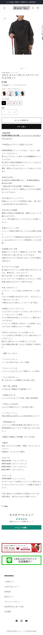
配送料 (6, 85)
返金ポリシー (9, 596)
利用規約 (7, 591)
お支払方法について (11, 586)
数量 (3, 108)
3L (20, 102)
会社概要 (7, 611)
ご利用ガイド (9, 581)
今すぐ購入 (21, 126)
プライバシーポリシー (12, 601)
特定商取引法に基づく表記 (14, 606)
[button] (4, 8)
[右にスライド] (26, 68)
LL (14, 102)
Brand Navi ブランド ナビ (18, 631)
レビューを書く (21, 527)
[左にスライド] (16, 68)
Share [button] (6, 506)
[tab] (6, 133)
